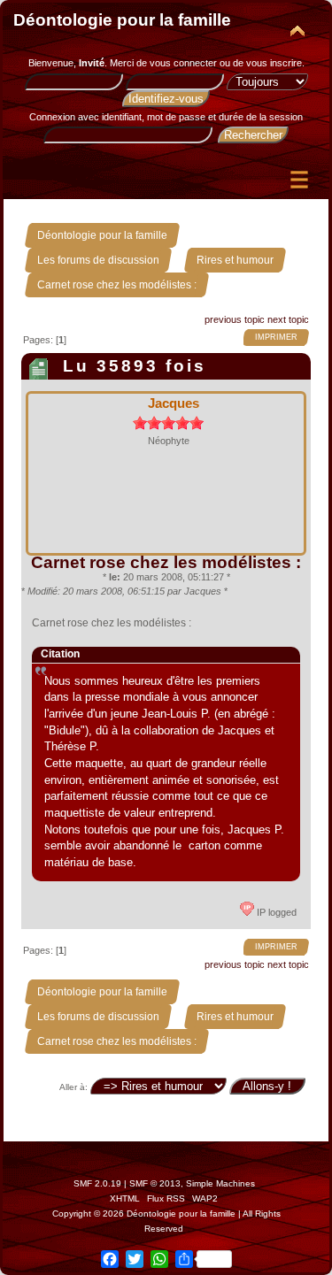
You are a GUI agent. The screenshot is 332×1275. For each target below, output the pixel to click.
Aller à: (73, 1087)
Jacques (173, 403)
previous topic (235, 319)
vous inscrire (274, 63)
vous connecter (183, 63)
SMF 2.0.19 (97, 1183)
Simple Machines (220, 1183)
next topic (288, 319)
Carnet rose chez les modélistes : (166, 562)
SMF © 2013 (155, 1183)
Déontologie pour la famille (122, 20)
